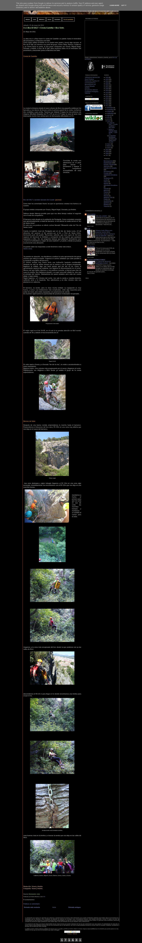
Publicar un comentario (31, 904)
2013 (106, 102)
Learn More (114, 5)
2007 (106, 155)
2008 (106, 153)
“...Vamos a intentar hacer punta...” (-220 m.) (112, 132)
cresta (38, 894)
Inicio (54, 907)
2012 (106, 104)
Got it (123, 5)
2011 (106, 106)
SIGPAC (87, 88)
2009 (106, 151)
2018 (106, 92)
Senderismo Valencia (91, 90)
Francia (106, 192)
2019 (106, 90)
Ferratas (106, 173)
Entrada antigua (74, 907)
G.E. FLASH (90, 246)
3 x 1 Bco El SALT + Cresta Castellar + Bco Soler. (43, 28)
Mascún (106, 196)
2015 (106, 98)
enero (109, 147)
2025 (106, 79)
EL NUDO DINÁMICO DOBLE (96, 260)
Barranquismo (32, 894)
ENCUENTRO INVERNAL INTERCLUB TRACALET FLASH (111, 139)
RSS (87, 278)
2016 (106, 96)
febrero (109, 146)
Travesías (107, 206)
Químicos (106, 203)
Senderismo (107, 178)
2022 (106, 85)
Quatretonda (107, 201)
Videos (106, 182)
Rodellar (106, 204)
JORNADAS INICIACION (92, 77)
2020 (106, 89)
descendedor (91, 214)
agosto (109, 115)
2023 (106, 83)
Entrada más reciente (32, 907)
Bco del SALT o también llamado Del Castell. (39, 200)
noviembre (110, 109)
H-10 (88, 228)
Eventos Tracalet (109, 164)
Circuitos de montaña (110, 168)
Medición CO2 (108, 197)
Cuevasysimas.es (90, 83)
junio (108, 119)
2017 (106, 94)
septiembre (110, 113)
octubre (109, 111)
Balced (106, 190)
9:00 (44, 896)
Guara (105, 194)
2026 (106, 77)
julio (108, 117)
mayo (108, 121)
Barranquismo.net (90, 84)
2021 (106, 87)
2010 (106, 149)
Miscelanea (107, 171)
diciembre (110, 107)
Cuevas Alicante (90, 86)
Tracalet (106, 188)
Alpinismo (107, 166)
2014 (106, 100)
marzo (109, 144)
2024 (106, 81)
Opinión (106, 183)
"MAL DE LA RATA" (101, 216)
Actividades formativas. (111, 185)
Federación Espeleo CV (92, 81)
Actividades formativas (110, 175)
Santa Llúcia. (28, 249)
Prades (106, 199)
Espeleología (108, 163)
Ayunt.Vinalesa (89, 79)
